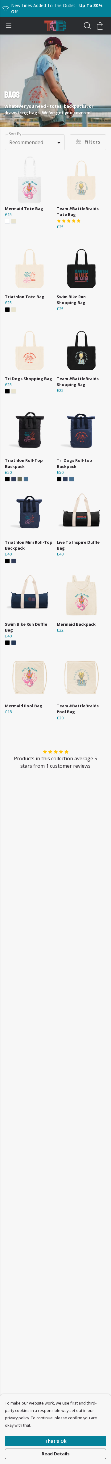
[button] (58, 142)
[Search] (87, 26)
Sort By (15, 133)
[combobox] (35, 142)
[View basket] (100, 26)
